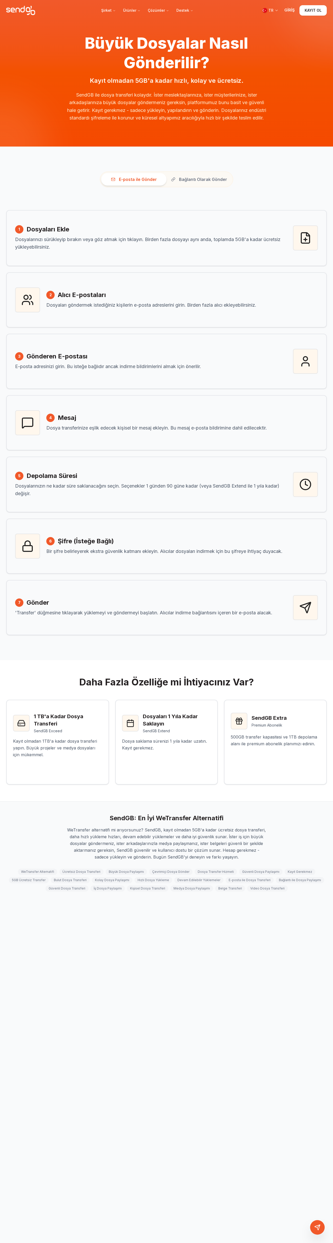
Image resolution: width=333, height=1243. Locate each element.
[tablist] (166, 179)
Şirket (106, 10)
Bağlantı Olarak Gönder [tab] (203, 179)
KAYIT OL (313, 10)
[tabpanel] (166, 422)
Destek (182, 10)
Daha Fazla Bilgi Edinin (53, 767)
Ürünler (129, 10)
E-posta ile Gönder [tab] (138, 179)
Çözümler (156, 10)
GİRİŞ (289, 10)
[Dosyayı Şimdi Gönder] (317, 1227)
